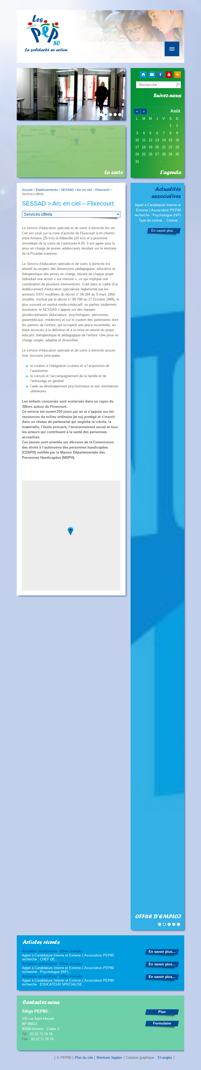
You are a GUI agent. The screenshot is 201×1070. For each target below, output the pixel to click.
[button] (71, 531)
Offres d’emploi (70, 951)
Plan (162, 1012)
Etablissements (47, 189)
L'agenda (170, 172)
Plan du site (84, 1058)
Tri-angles (164, 1058)
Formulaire (162, 1023)
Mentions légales (109, 1058)
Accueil (27, 189)
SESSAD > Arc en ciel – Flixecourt (85, 189)
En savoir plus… (163, 231)
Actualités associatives (39, 951)
